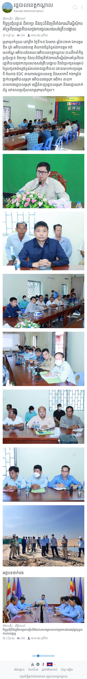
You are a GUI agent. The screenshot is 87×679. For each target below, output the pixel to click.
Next (79, 615)
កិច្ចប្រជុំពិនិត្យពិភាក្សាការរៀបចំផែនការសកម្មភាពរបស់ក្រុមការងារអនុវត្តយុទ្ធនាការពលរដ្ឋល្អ (43, 631)
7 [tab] (47, 656)
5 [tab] (43, 656)
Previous (8, 615)
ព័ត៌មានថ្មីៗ (8, 18)
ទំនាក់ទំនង (33, 669)
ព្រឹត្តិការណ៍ (20, 18)
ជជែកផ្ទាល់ (19, 669)
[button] (82, 7)
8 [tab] (49, 656)
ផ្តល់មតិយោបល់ (49, 669)
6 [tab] (45, 656)
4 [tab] (40, 656)
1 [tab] (33, 656)
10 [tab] (53, 656)
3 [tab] (38, 656)
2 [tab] (35, 656)
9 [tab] (51, 656)
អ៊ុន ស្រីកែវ (42, 35)
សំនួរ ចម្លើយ (67, 669)
